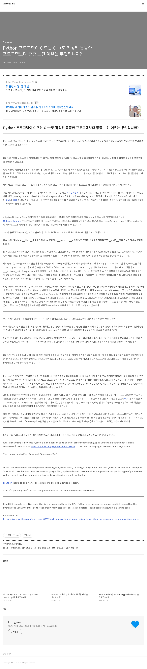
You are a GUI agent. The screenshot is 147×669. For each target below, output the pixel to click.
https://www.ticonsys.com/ (19, 82)
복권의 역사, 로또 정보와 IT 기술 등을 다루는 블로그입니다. (33, 625)
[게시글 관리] (17, 535)
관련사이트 (7, 653)
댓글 (5, 609)
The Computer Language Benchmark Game (53, 446)
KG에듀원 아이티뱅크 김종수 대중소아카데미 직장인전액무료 (40, 107)
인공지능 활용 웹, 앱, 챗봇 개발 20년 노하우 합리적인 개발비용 (36, 90)
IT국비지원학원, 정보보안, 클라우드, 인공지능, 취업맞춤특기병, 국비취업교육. (44, 110)
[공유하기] (14, 535)
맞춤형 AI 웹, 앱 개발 (17, 86)
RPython (7, 482)
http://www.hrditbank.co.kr (19, 103)
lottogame (9, 3)
